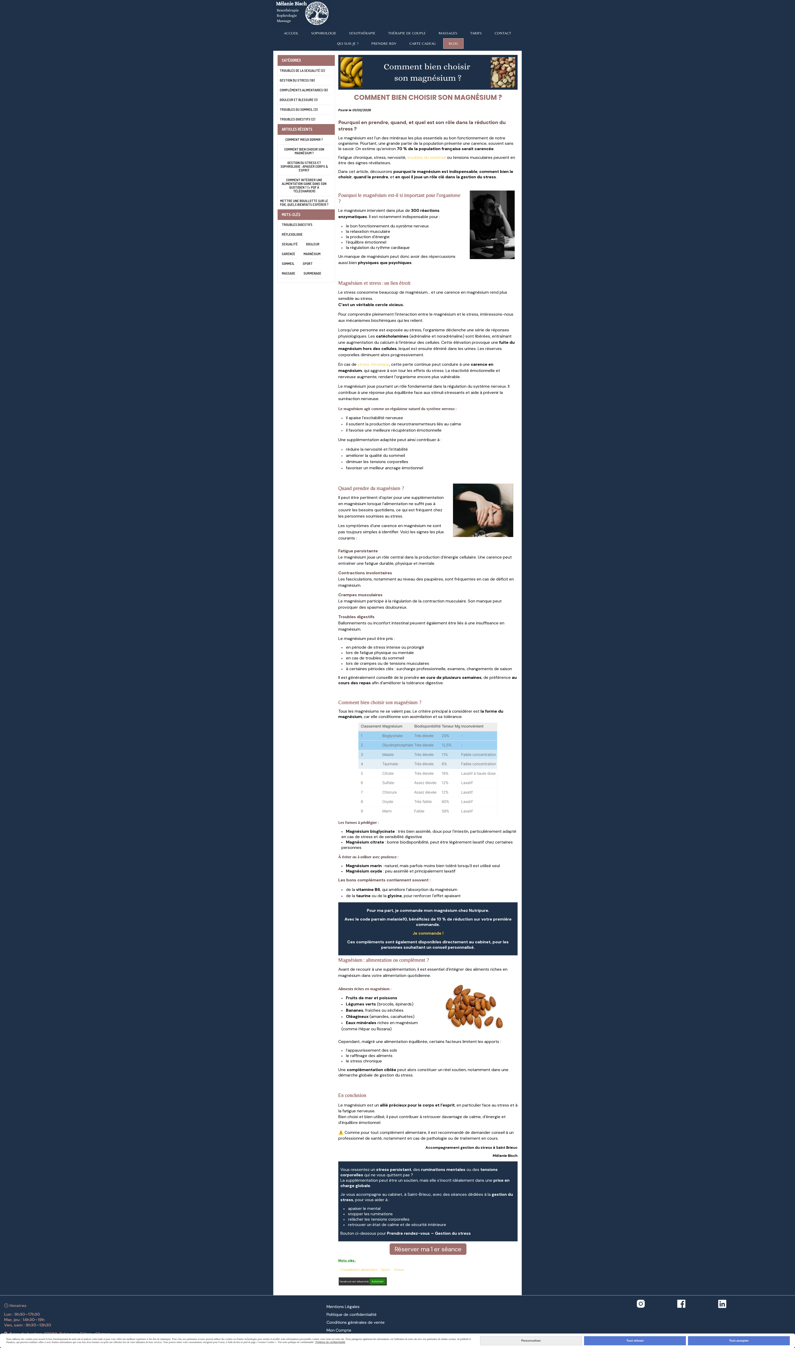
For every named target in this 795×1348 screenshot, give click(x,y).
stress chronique (373, 364)
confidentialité (362, 1314)
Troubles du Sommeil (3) (299, 109)
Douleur (312, 244)
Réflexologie (292, 234)
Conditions (336, 1322)
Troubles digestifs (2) (297, 119)
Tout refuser (635, 1340)
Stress (399, 1269)
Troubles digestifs (297, 225)
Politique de (337, 1314)
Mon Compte (338, 1330)
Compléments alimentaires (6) (304, 90)
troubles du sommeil (427, 157)
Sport (385, 1269)
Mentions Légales (343, 1306)
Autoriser (378, 1281)
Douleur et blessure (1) (299, 100)
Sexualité (290, 244)
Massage (288, 273)
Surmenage (312, 273)
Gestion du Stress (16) (297, 80)
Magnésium (312, 254)
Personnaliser (531, 1340)
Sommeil (288, 264)
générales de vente (366, 1322)
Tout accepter (739, 1340)
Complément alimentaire (358, 1269)
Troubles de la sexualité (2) (302, 71)
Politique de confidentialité (330, 1342)
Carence (288, 254)
